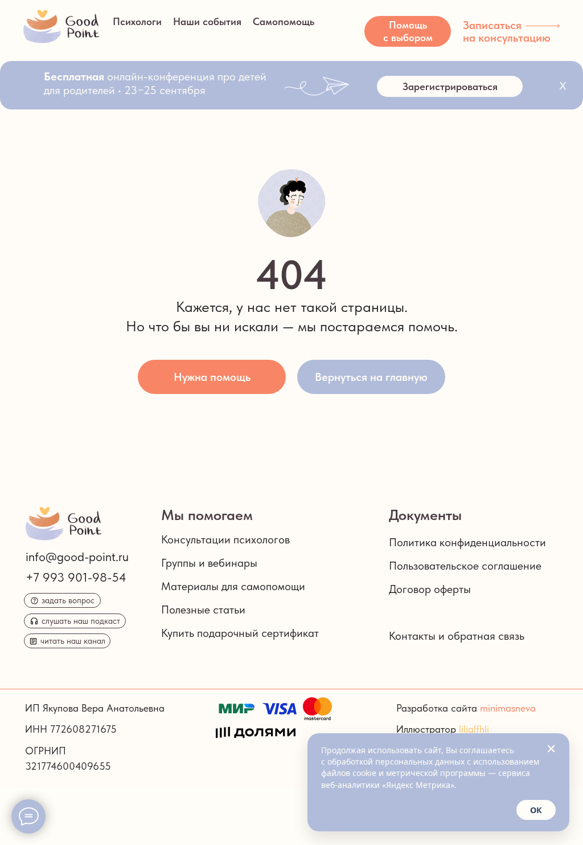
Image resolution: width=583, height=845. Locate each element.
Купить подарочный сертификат (240, 633)
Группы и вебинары (209, 563)
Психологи (137, 21)
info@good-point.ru (77, 556)
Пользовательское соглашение (465, 565)
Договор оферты (430, 589)
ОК (536, 810)
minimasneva (508, 708)
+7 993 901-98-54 (76, 577)
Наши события (207, 21)
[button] (407, 31)
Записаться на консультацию (507, 31)
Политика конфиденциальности (467, 542)
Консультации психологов (225, 539)
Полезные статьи (203, 609)
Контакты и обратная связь (456, 636)
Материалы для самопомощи (233, 586)
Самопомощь (283, 21)
